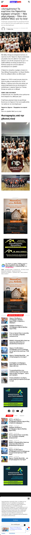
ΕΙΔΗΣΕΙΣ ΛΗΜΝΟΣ (6, 271)
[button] (28, 498)
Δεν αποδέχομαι (15, 524)
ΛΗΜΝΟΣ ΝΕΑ (16, 272)
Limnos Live (10, 29)
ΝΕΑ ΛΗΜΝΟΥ (5, 273)
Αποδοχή (15, 520)
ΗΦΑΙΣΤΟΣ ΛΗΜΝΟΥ (7, 272)
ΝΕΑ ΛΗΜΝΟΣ (24, 272)
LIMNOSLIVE (17, 269)
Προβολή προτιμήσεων (15, 528)
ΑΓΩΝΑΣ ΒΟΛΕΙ (25, 269)
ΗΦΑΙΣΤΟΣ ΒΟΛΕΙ (16, 271)
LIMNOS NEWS (9, 269)
